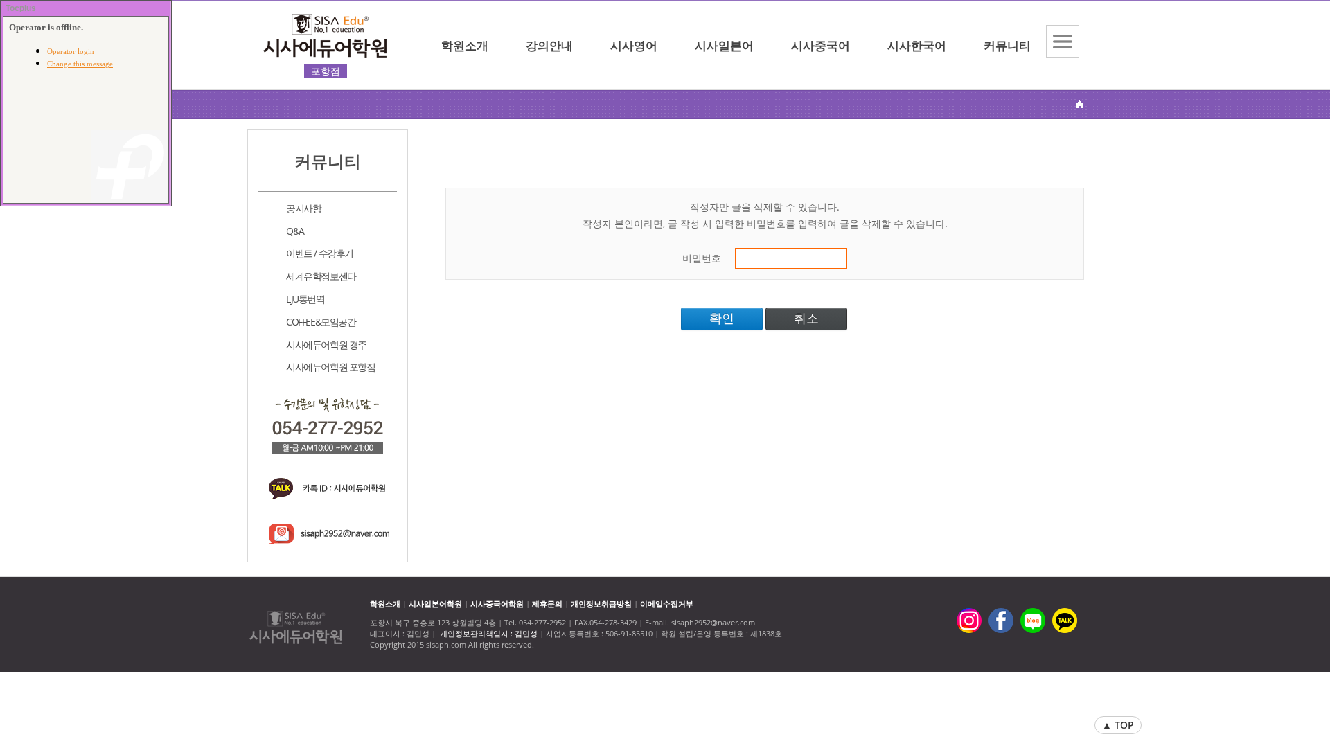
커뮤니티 (1007, 45)
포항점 (325, 71)
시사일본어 (724, 45)
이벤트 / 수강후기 (319, 253)
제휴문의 (547, 603)
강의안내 (549, 45)
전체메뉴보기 (1062, 41)
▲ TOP (1118, 724)
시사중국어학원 (497, 603)
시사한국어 (916, 45)
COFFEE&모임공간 (321, 321)
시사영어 (633, 45)
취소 (806, 319)
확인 (721, 319)
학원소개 (464, 45)
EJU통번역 (305, 298)
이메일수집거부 (666, 603)
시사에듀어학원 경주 (326, 344)
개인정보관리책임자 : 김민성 (489, 633)
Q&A (295, 231)
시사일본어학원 (435, 603)
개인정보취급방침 (601, 603)
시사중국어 (820, 45)
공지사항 (303, 208)
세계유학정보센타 (321, 276)
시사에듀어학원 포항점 (330, 366)
